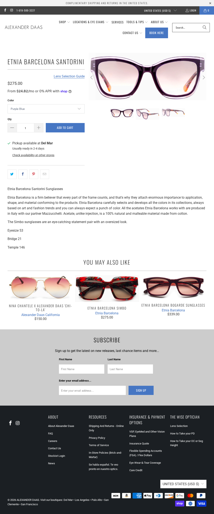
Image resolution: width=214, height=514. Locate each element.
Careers (52, 441)
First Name (65, 359)
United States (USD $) (158, 10)
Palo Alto (97, 499)
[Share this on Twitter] (12, 174)
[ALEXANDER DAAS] (23, 27)
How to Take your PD (182, 433)
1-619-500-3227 (26, 10)
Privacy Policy (97, 437)
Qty (10, 119)
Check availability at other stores (33, 155)
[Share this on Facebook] (22, 174)
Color (11, 100)
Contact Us (54, 448)
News (51, 463)
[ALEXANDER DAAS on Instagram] (11, 10)
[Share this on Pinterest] (33, 174)
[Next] (203, 77)
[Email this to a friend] (44, 174)
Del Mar (68, 499)
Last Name (114, 359)
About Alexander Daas (61, 426)
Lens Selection (179, 426)
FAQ (50, 433)
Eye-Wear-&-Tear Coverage (145, 462)
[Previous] (92, 77)
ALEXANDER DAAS (28, 499)
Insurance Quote (139, 443)
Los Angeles (82, 499)
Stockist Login (56, 455)
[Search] (204, 27)
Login (193, 10)
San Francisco (29, 504)
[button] (64, 22)
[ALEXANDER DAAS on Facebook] (5, 10)
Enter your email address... (75, 380)
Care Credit (135, 470)
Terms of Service (99, 445)
